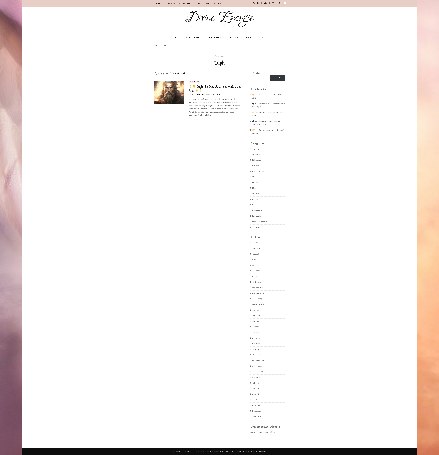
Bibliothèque (256, 160)
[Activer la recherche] (279, 3)
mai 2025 (255, 327)
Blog (207, 3)
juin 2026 (255, 254)
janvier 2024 (256, 416)
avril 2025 (255, 332)
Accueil (157, 3)
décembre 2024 (257, 355)
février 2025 (256, 344)
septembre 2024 (258, 372)
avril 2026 (255, 265)
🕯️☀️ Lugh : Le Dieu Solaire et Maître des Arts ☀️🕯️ (215, 89)
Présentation (257, 216)
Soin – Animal (169, 3)
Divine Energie (219, 18)
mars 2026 (256, 271)
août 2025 (255, 310)
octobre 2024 (257, 366)
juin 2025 (255, 321)
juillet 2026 (256, 248)
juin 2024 (255, 388)
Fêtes (254, 188)
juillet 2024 (256, 383)
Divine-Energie (197, 95)
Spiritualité (256, 227)
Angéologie (256, 149)
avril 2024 (255, 400)
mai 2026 (255, 260)
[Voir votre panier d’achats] (284, 3)
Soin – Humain (184, 3)
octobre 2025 (257, 299)
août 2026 (256, 243)
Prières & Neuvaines (259, 222)
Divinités (194, 81)
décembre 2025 (257, 288)
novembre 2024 (258, 360)
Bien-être (255, 166)
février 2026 (256, 276)
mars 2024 (256, 405)
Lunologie (255, 199)
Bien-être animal (258, 171)
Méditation (256, 205)
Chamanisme (257, 177)
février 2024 (256, 411)
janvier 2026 (256, 282)
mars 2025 (256, 338)
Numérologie (257, 210)
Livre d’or (217, 3)
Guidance (198, 3)
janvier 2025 (256, 349)
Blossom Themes (241, 451)
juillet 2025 (256, 316)
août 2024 (256, 377)
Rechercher (255, 73)
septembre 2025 (258, 304)
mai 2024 (255, 394)
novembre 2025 (258, 293)
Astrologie (256, 154)
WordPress (262, 451)
